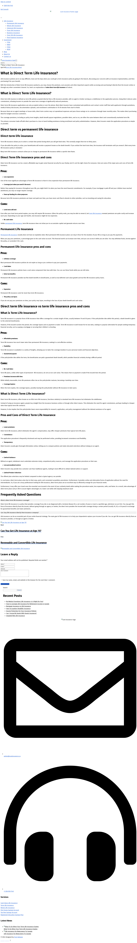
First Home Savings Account (10, 910)
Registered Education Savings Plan (12, 915)
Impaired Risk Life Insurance (15, 616)
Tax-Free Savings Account (9, 912)
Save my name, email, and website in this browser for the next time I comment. (29, 580)
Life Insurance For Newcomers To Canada (17, 934)
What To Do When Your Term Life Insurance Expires (20, 929)
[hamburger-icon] (1, 17)
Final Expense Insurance (15, 37)
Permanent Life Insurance (15, 23)
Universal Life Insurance (15, 28)
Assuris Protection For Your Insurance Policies (21, 611)
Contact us (7, 56)
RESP (8, 49)
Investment (7, 40)
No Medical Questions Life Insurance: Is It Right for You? (24, 601)
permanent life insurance (13, 223)
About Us (7, 54)
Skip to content (6, 2)
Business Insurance (13, 33)
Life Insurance (8, 21)
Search (5, 587)
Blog (5, 52)
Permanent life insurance (9, 235)
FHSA (8, 47)
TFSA (8, 42)
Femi (20, 67)
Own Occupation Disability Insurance (18, 609)
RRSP (8, 45)
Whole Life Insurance (14, 26)
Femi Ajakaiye (18, 937)
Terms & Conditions (17, 940)
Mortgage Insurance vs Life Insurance (18, 606)
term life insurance (95, 213)
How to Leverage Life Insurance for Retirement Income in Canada (27, 604)
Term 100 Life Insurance (15, 35)
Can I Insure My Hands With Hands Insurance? (21, 613)
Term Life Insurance (13, 30)
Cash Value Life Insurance (9, 903)
